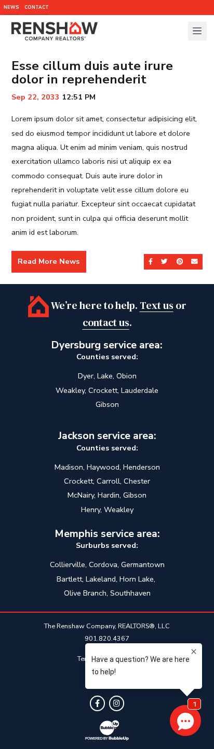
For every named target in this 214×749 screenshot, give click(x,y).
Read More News (48, 261)
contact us (106, 323)
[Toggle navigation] (197, 31)
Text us (156, 305)
